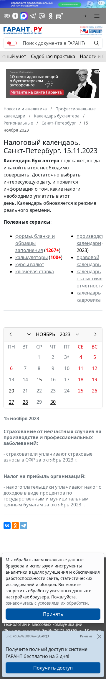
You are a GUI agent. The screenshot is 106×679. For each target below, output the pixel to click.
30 (53, 402)
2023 (65, 334)
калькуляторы (31, 257)
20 (11, 390)
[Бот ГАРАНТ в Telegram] (41, 15)
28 (25, 402)
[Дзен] (15, 16)
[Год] (77, 334)
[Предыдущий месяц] (10, 334)
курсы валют (29, 264)
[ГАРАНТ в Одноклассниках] (50, 15)
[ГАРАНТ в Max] (24, 16)
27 (11, 402)
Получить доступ (53, 668)
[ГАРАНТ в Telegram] (33, 15)
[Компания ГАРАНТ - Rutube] (59, 15)
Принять (53, 614)
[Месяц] (28, 334)
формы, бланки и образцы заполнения (35, 243)
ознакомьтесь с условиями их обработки (47, 603)
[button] (85, 16)
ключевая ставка (34, 271)
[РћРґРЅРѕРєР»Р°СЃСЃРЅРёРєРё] (15, 525)
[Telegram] (23, 525)
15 (39, 379)
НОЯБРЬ (45, 334)
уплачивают (53, 454)
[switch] (12, 43)
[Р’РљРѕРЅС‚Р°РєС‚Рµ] (7, 525)
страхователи (22, 454)
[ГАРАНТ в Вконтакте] (7, 15)
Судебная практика (53, 56)
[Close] (99, 636)
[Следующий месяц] (95, 334)
